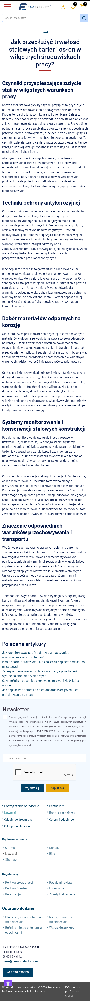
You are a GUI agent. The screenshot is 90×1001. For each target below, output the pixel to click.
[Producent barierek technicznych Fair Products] (35, 6)
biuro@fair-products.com (20, 961)
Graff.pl (69, 995)
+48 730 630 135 (18, 972)
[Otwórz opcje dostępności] (8, 983)
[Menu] (7, 7)
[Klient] (63, 7)
